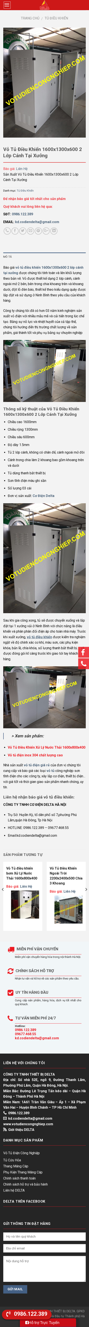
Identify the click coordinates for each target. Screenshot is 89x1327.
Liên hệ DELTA (14, 1190)
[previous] (3, 898)
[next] (86, 898)
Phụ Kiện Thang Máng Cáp (23, 1172)
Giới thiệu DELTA (21, 1130)
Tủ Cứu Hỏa (12, 1160)
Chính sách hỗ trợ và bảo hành (25, 1184)
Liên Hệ (21, 169)
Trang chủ (30, 18)
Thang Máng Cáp (15, 1166)
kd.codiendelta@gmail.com (37, 1038)
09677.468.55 (25, 1034)
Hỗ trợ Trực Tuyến (44, 1322)
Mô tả (7, 256)
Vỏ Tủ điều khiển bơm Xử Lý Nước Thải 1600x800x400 (21, 873)
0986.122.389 (25, 1030)
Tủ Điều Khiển (56, 18)
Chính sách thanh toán (19, 1178)
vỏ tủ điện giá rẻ (37, 765)
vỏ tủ (50, 771)
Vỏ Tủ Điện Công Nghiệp (21, 1153)
